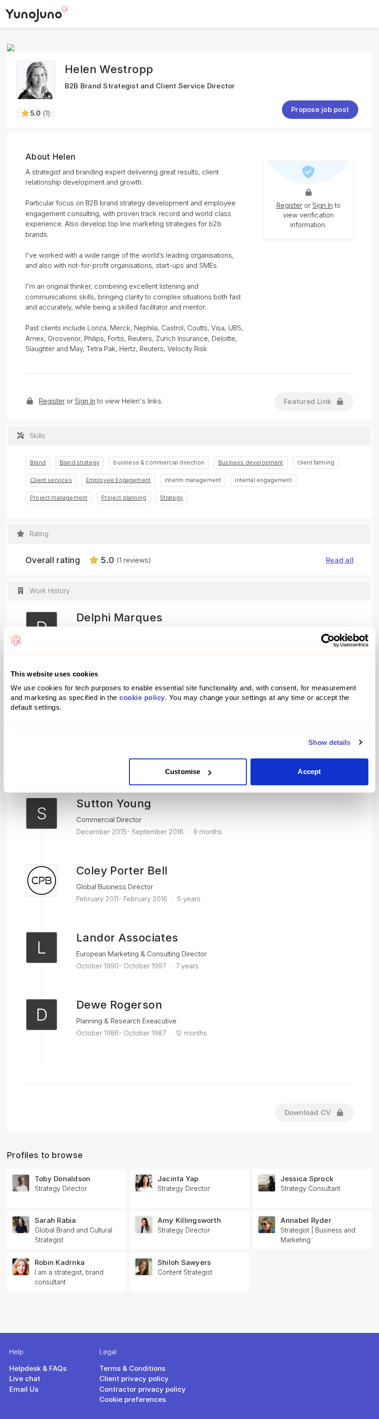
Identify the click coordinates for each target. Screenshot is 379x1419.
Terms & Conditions (132, 1368)
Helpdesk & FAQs (38, 1368)
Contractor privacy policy (142, 1389)
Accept (309, 771)
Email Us (23, 1389)
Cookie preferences (132, 1399)
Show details (329, 742)
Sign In (322, 205)
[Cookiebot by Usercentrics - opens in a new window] (327, 640)
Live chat (24, 1378)
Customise (182, 771)
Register (289, 205)
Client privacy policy (134, 1378)
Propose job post (320, 109)
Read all (340, 560)
